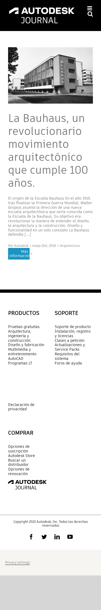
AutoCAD (15, 358)
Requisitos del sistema (67, 356)
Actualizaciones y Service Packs (70, 347)
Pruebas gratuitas (24, 327)
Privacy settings (17, 562)
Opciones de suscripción (19, 449)
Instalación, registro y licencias (72, 333)
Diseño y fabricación (26, 345)
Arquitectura (70, 245)
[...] (28, 234)
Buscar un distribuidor (18, 462)
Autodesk (21, 245)
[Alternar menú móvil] (90, 8)
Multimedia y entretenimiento (22, 351)
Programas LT (20, 363)
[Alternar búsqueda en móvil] (90, 14)
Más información (19, 254)
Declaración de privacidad (21, 407)
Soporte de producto (73, 327)
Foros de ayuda (68, 363)
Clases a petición (69, 340)
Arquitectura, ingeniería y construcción (19, 336)
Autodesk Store (21, 456)
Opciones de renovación (19, 471)
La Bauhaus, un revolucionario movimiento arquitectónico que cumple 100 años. (48, 150)
